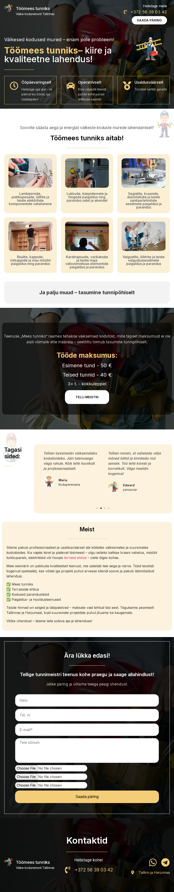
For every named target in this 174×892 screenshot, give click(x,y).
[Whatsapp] (153, 862)
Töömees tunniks (33, 8)
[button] (40, 475)
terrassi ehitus (75, 558)
